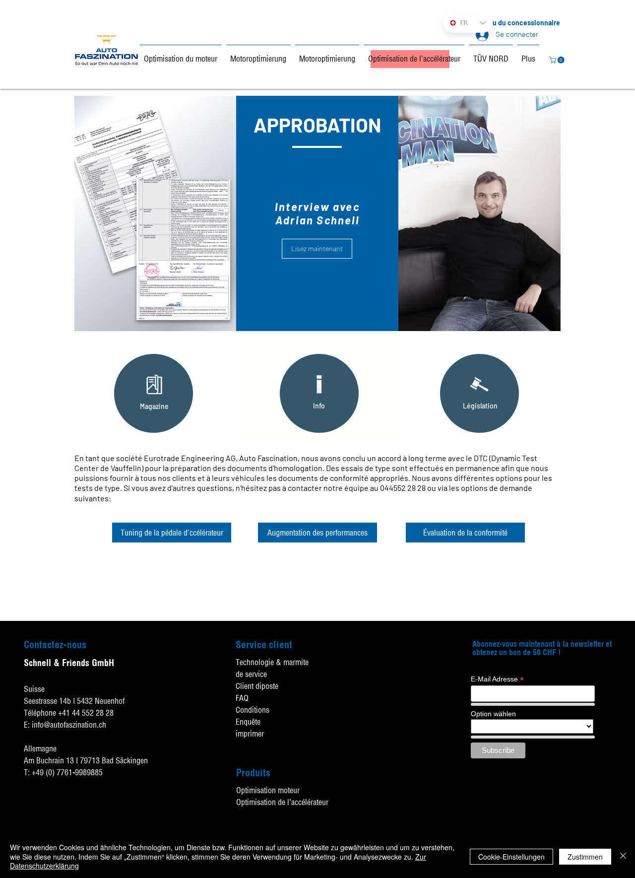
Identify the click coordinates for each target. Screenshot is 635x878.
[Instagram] (625, 794)
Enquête (248, 722)
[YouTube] (625, 769)
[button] (557, 60)
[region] (153, 393)
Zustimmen (585, 857)
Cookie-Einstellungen (511, 857)
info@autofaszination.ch (69, 725)
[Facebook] (625, 745)
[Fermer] (623, 856)
